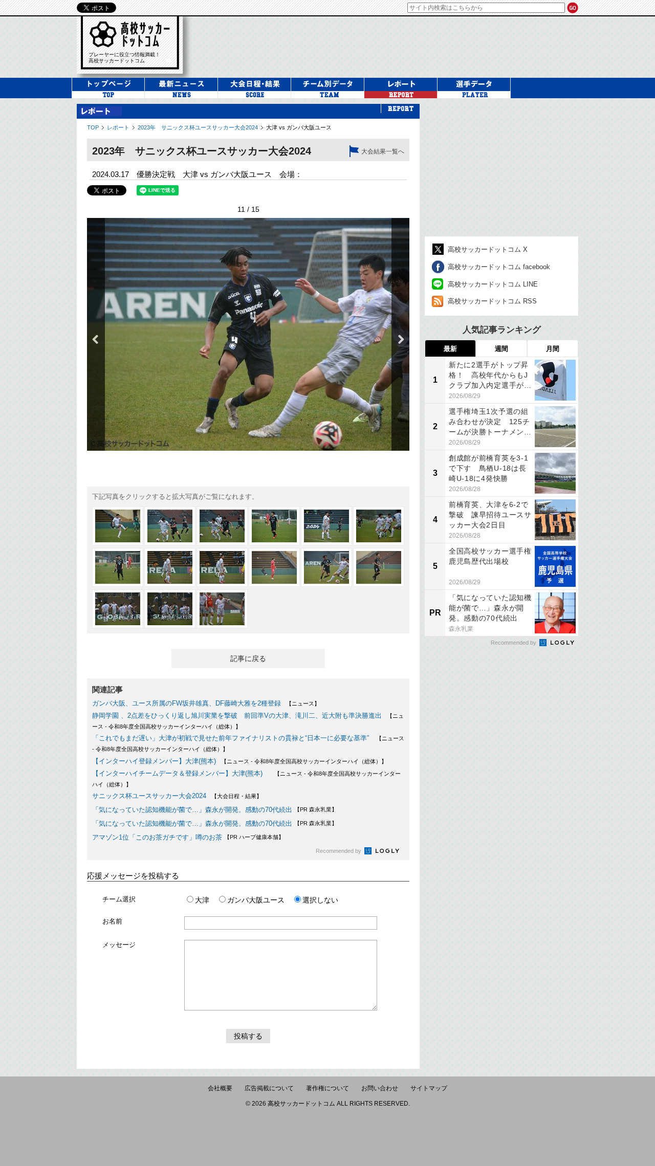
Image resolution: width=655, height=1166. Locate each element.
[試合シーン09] (222, 567)
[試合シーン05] (326, 526)
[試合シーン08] (169, 567)
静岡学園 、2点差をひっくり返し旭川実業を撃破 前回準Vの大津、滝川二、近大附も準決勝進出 (237, 715)
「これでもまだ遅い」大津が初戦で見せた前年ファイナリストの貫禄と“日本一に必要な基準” (231, 738)
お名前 (112, 921)
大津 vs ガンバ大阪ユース (299, 127)
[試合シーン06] (378, 526)
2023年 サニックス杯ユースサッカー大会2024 (198, 127)
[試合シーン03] (222, 526)
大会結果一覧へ (382, 151)
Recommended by (339, 851)
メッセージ (119, 945)
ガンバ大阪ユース (256, 900)
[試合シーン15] (222, 608)
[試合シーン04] (274, 526)
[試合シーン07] (117, 567)
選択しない (320, 900)
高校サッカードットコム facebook (499, 267)
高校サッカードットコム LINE (493, 284)
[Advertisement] (501, 167)
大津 (202, 900)
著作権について (327, 1088)
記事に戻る (248, 658)
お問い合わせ (379, 1088)
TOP (93, 127)
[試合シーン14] (169, 608)
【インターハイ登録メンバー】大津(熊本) (154, 761)
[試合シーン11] (326, 567)
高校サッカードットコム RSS (492, 301)
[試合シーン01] (117, 526)
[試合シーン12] (378, 567)
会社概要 (220, 1088)
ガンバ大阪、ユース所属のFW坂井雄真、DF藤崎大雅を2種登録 (186, 703)
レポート (118, 127)
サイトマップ (428, 1088)
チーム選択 (119, 899)
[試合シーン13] (117, 608)
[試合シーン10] (274, 567)
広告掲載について (269, 1088)
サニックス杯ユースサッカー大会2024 (149, 796)
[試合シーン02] (169, 526)
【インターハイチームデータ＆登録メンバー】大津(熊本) (180, 773)
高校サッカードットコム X (488, 249)
